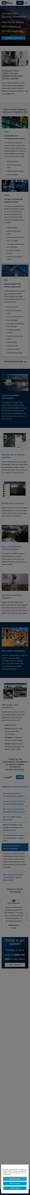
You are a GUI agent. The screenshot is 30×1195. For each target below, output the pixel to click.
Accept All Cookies (15, 1178)
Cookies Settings (15, 1188)
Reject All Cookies (15, 1183)
